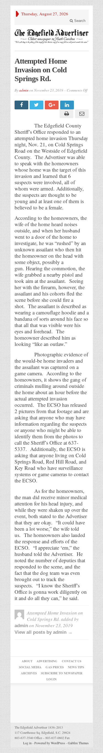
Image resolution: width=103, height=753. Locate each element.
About (27, 661)
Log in (27, 743)
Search (79, 21)
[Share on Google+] (52, 105)
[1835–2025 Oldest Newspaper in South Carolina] (52, 36)
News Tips (76, 667)
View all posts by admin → (44, 632)
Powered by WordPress (49, 743)
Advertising (47, 661)
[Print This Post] (65, 113)
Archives (29, 673)
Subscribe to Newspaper (61, 673)
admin (24, 90)
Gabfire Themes (78, 743)
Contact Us (71, 661)
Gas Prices (55, 667)
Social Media (30, 667)
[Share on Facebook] (22, 105)
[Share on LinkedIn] (67, 105)
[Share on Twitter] (37, 105)
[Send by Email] (80, 113)
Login (51, 679)
